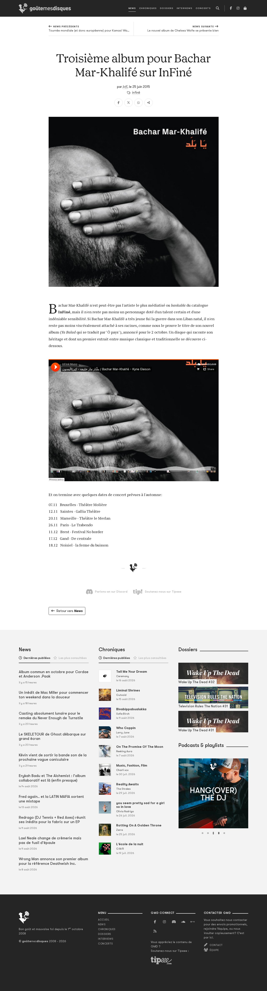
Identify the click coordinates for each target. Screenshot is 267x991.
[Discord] (174, 922)
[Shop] (245, 8)
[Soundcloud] (183, 922)
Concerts (203, 8)
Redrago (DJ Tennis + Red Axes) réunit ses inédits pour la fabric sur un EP (52, 819)
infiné (136, 92)
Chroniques (148, 8)
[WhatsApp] (138, 102)
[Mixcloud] (192, 922)
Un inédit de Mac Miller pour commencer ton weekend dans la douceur (53, 694)
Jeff (125, 86)
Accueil (103, 919)
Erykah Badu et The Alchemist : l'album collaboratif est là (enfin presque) (52, 778)
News (132, 8)
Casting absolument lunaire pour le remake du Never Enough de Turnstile (51, 715)
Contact (216, 945)
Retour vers (69, 611)
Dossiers (166, 8)
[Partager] (148, 102)
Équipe (214, 950)
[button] (202, 833)
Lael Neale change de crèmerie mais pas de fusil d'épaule (50, 840)
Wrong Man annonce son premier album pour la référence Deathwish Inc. (53, 861)
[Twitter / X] (128, 102)
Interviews (184, 8)
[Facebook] (231, 8)
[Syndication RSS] (155, 931)
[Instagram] (238, 8)
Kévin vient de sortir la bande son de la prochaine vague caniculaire (53, 757)
